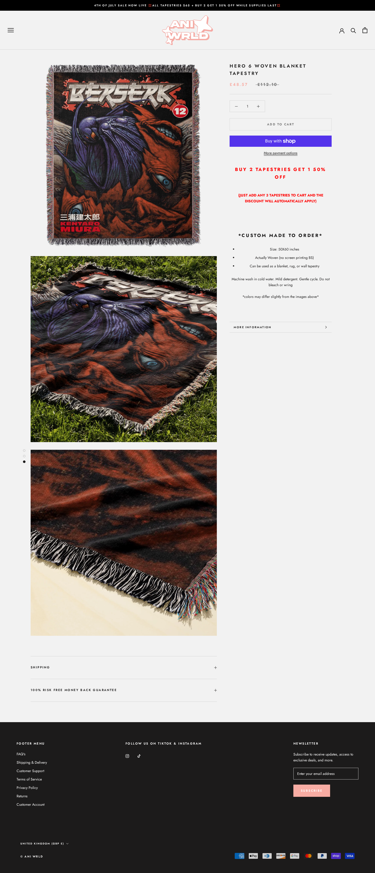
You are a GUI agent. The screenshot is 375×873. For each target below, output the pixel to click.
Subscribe (312, 790)
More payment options (280, 152)
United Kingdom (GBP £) (42, 843)
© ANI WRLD (31, 856)
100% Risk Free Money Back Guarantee (74, 690)
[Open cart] (364, 30)
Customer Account (30, 804)
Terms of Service (29, 779)
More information (252, 327)
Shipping (40, 667)
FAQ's (21, 754)
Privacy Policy (27, 787)
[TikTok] (139, 756)
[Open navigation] (11, 30)
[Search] (353, 30)
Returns (22, 796)
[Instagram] (127, 756)
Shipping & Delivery (32, 762)
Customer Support (30, 770)
